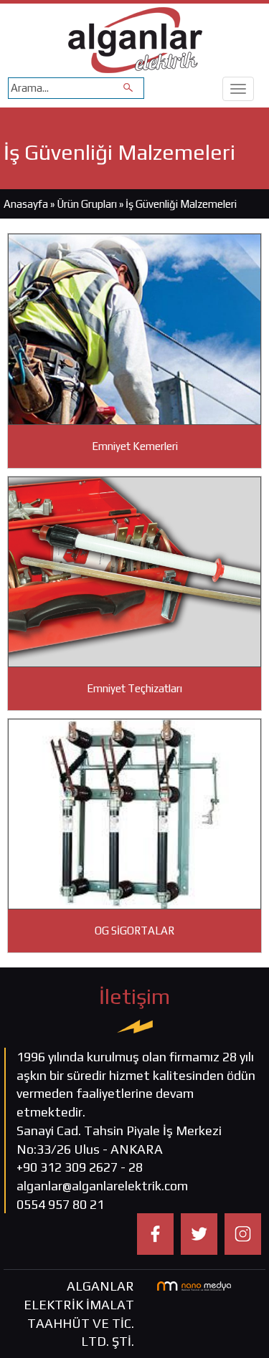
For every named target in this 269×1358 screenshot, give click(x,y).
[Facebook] (155, 1233)
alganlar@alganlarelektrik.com (102, 1185)
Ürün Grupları (88, 204)
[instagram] (243, 1233)
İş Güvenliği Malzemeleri (181, 204)
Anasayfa (26, 204)
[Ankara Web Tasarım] (194, 1284)
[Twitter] (199, 1233)
